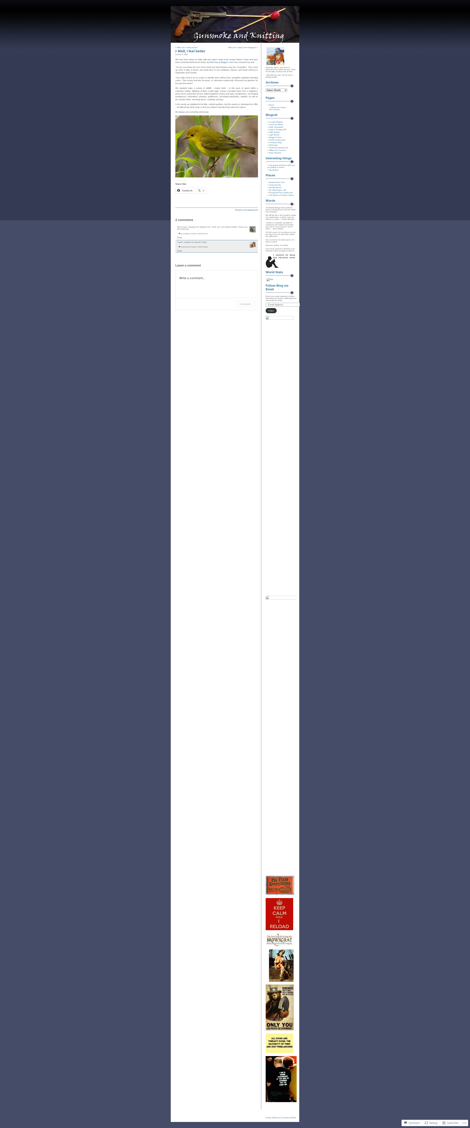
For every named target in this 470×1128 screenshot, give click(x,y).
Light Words (274, 135)
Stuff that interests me (278, 148)
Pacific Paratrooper (277, 140)
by (181, 234)
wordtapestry (186, 234)
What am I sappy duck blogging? (242, 47)
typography (274, 170)
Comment (245, 304)
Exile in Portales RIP (277, 130)
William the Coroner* (277, 150)
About (271, 105)
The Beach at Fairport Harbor (281, 195)
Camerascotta (275, 185)
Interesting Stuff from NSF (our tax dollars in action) (281, 166)
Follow (271, 311)
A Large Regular (276, 122)
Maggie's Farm (275, 137)
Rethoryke (273, 145)
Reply (179, 238)
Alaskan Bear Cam (277, 182)
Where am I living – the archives (278, 108)
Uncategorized (250, 210)
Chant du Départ (276, 124)
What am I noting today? (187, 47)
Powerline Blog (275, 142)
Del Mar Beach (275, 187)
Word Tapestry (275, 153)
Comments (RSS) (288, 1118)
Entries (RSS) (271, 1118)
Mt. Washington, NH (277, 190)
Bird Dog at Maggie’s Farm (222, 62)
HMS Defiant (274, 132)
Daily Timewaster (276, 127)
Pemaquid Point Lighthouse (281, 193)
